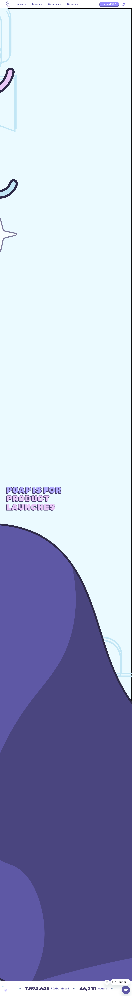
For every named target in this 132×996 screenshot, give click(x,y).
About (20, 4)
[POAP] (8, 4)
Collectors (53, 4)
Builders (71, 4)
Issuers (36, 4)
